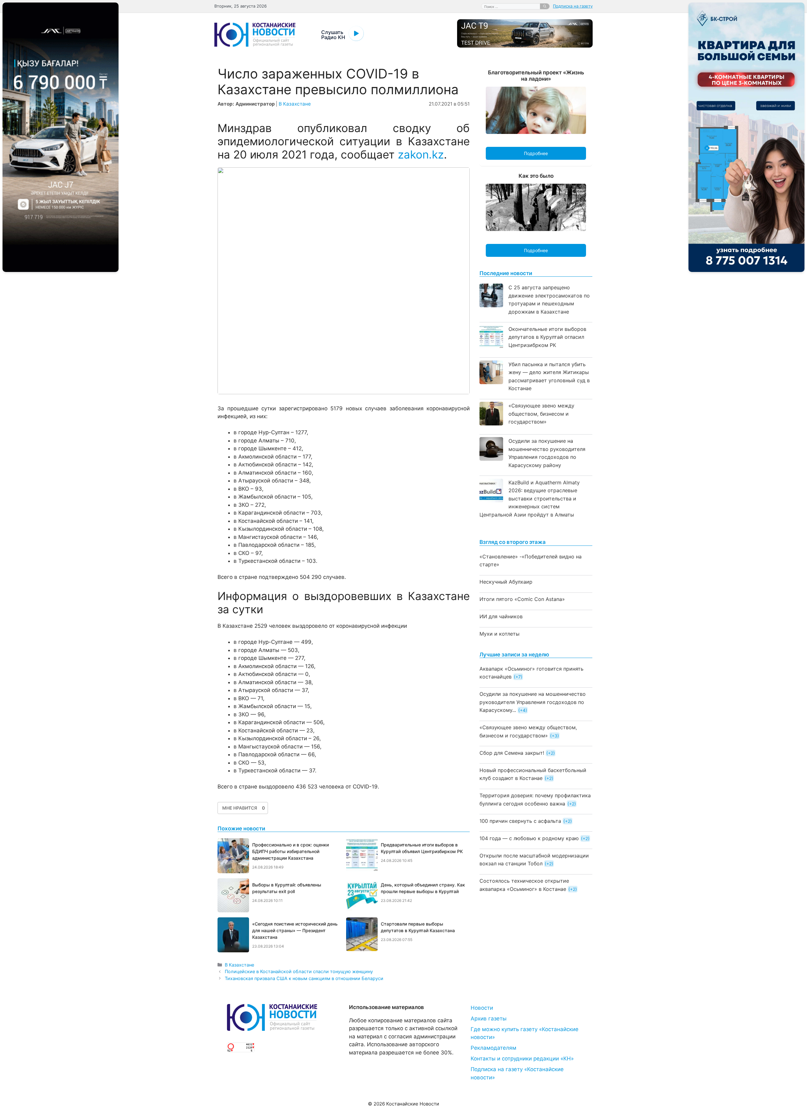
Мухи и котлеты (499, 634)
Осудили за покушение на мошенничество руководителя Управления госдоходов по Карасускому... (532, 702)
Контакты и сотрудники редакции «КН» (522, 1058)
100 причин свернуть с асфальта (520, 821)
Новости (482, 1008)
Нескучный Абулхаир (505, 582)
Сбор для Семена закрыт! (511, 753)
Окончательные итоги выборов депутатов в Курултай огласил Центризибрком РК (547, 337)
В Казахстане (295, 104)
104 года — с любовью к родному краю (529, 838)
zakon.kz (421, 154)
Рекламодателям (493, 1048)
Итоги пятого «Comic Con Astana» (522, 599)
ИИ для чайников (501, 616)
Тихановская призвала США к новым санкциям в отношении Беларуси (304, 978)
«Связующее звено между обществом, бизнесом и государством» (541, 413)
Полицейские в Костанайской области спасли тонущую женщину (299, 971)
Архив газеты (489, 1018)
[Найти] (544, 6)
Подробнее (536, 153)
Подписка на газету (573, 6)
